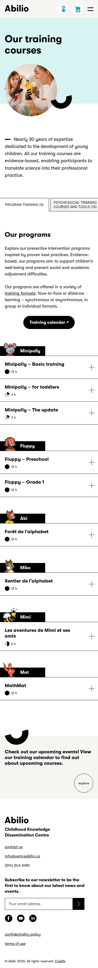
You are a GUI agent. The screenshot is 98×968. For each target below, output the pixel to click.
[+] (49, 367)
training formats (20, 293)
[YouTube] (20, 918)
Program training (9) (24, 204)
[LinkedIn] (33, 918)
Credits (60, 961)
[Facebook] (8, 918)
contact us (14, 847)
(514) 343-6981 (17, 865)
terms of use (15, 944)
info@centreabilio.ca (22, 856)
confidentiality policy (23, 934)
